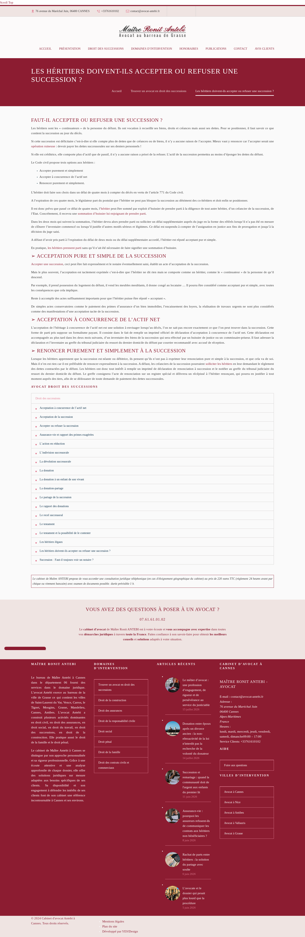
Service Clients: (230, 741)
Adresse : (226, 701)
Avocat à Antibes (234, 812)
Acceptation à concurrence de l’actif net (63, 407)
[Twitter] (181, 12)
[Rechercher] (282, 48)
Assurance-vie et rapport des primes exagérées (67, 434)
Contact (240, 48)
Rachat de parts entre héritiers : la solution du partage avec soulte (196, 862)
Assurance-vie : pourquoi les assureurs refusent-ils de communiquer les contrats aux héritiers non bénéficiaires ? (196, 823)
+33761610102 (110, 11)
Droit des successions (106, 48)
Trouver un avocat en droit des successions (116, 687)
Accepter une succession (47, 264)
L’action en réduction (52, 443)
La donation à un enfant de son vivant (62, 479)
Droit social (105, 731)
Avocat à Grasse (233, 833)
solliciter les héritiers (219, 363)
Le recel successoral (51, 515)
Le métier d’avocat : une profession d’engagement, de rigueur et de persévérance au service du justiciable (196, 692)
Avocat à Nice (232, 802)
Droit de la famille (109, 752)
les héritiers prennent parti (64, 248)
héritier (105, 208)
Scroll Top (6, 2)
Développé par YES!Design (120, 931)
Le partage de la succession (55, 497)
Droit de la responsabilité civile (116, 721)
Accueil (45, 48)
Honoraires (188, 48)
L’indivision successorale (54, 452)
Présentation (70, 48)
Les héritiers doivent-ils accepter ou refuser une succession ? (75, 550)
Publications (216, 48)
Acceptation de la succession (56, 416)
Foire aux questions (235, 765)
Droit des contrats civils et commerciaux (113, 765)
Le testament (47, 524)
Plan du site (109, 926)
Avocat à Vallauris (234, 823)
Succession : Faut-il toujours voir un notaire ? (66, 559)
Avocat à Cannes (233, 791)
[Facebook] (175, 12)
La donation (47, 470)
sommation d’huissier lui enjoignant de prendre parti (112, 213)
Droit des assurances (110, 710)
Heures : (225, 726)
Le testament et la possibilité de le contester (65, 533)
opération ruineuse (43, 146)
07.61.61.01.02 (152, 619)
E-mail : (225, 696)
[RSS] (184, 12)
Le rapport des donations (54, 506)
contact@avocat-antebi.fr (145, 11)
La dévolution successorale (55, 461)
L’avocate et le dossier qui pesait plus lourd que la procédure (194, 896)
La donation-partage (51, 488)
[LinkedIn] (178, 12)
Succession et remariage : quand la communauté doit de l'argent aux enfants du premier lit (196, 782)
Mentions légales (113, 921)
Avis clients (264, 48)
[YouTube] (187, 12)
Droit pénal (105, 741)
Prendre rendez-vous (25, 648)
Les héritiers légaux (51, 542)
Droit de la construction (112, 700)
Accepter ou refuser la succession (59, 425)
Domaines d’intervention (151, 48)
